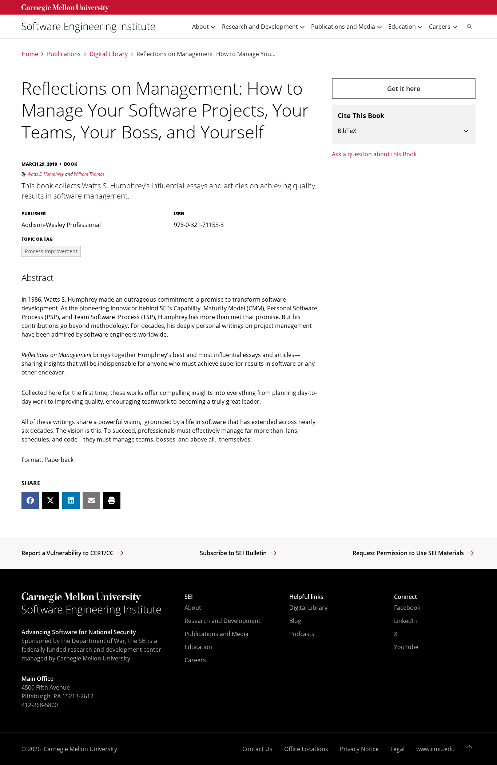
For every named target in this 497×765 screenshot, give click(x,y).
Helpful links (306, 597)
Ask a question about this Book (374, 154)
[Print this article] (111, 500)
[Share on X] (50, 500)
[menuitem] (91, 26)
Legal (397, 749)
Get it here (403, 88)
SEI (188, 597)
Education (198, 647)
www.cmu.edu (435, 749)
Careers (195, 660)
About (192, 608)
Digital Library (109, 54)
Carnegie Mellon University (80, 749)
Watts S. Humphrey (45, 174)
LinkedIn (405, 621)
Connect (405, 597)
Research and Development (222, 621)
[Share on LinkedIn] (71, 500)
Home (29, 54)
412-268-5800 (39, 705)
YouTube (406, 647)
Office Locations (306, 749)
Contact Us (257, 749)
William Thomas (89, 174)
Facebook (407, 608)
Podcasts (301, 634)
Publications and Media (216, 634)
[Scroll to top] (471, 749)
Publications (64, 54)
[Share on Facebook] (30, 500)
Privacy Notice (359, 749)
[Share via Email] (91, 500)
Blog (295, 621)
